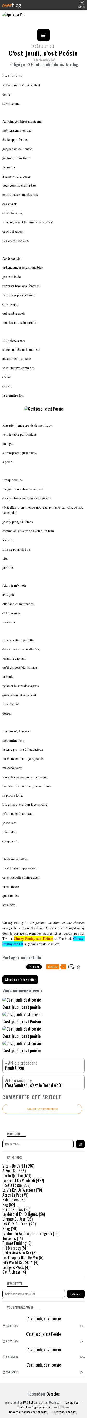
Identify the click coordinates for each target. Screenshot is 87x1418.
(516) (16, 1175)
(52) (8, 1204)
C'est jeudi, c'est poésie (43, 1319)
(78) (22, 1190)
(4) (20, 1262)
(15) (30, 1233)
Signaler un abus (42, 1407)
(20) (19, 1224)
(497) (23, 1180)
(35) (16, 1209)
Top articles (71, 1402)
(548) (14, 1171)
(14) (12, 1238)
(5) (14, 1248)
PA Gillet (28, 1402)
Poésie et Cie (43, 46)
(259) (16, 1185)
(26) (23, 1214)
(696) (18, 1166)
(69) (14, 1200)
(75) (15, 1195)
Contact (22, 1407)
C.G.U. (61, 1407)
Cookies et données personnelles (28, 1412)
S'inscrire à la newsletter (20, 979)
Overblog (53, 1394)
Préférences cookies (65, 1412)
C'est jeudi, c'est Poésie (43, 1334)
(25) (17, 1219)
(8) (16, 1243)
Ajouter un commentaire (42, 1109)
